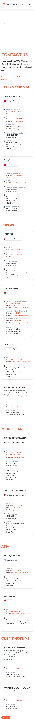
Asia (24, 77)
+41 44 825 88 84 (16, 701)
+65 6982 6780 (15, 611)
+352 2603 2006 (16, 321)
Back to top (6, 717)
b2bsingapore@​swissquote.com (20, 613)
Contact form (10, 113)
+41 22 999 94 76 (16, 669)
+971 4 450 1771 (14, 455)
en (23, 4)
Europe (11, 77)
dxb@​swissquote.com (17, 510)
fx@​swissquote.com (16, 121)
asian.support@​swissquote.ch (19, 572)
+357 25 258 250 (16, 359)
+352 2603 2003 (16, 303)
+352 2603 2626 (16, 313)
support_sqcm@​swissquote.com (20, 361)
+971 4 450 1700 (16, 505)
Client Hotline (5, 79)
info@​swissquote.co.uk (17, 257)
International (4, 77)
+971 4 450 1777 (16, 453)
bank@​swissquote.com (17, 129)
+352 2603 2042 (14, 305)
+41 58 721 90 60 (16, 570)
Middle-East (18, 77)
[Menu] (29, 4)
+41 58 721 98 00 (16, 126)
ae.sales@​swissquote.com (18, 457)
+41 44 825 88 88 (16, 111)
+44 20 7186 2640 (16, 407)
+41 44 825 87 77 (16, 119)
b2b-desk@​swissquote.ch (18, 183)
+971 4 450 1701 (14, 508)
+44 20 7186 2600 (16, 249)
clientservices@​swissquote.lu (19, 307)
